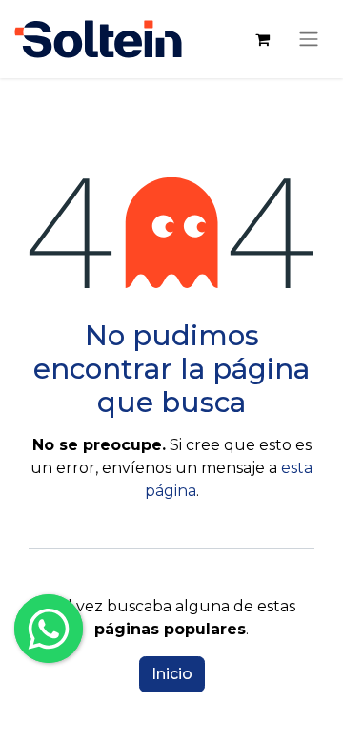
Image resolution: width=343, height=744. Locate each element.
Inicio (171, 674)
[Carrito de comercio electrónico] (262, 39)
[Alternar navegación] (309, 39)
